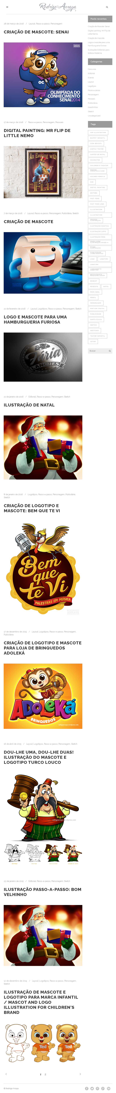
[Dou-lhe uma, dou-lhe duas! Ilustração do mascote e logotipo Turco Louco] (43, 819)
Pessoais (59, 122)
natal (106, 286)
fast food (94, 198)
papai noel (95, 292)
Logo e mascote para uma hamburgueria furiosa (35, 320)
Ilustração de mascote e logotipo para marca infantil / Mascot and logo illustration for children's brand (41, 1002)
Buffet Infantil (97, 138)
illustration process (96, 215)
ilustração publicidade (95, 248)
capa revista (96, 143)
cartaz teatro (97, 149)
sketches (94, 330)
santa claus (96, 319)
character (95, 160)
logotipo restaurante (96, 270)
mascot (93, 281)
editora (93, 193)
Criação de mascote (28, 221)
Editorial (32, 397)
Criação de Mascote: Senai (36, 31)
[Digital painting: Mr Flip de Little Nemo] (43, 172)
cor (91, 182)
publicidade (95, 314)
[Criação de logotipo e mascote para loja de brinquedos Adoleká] (43, 696)
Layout (32, 24)
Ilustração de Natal (29, 405)
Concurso (92, 69)
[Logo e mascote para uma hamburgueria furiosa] (43, 357)
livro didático (96, 253)
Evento (91, 78)
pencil (93, 297)
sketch (93, 325)
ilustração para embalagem (97, 237)
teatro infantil (97, 336)
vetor (93, 341)
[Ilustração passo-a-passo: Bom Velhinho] (43, 935)
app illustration (98, 132)
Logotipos (42, 309)
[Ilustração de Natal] (43, 447)
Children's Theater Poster (99, 166)
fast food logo (97, 204)
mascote (94, 286)
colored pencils (97, 176)
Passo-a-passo (43, 24)
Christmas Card (97, 171)
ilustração (95, 220)
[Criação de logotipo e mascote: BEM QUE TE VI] (43, 569)
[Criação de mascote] (43, 263)
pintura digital (97, 308)
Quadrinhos (93, 107)
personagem (95, 303)
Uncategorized (94, 116)
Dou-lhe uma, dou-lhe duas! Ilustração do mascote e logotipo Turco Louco (39, 757)
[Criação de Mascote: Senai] (43, 74)
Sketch (76, 213)
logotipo (104, 259)
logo (92, 259)
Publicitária (67, 213)
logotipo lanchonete (95, 265)
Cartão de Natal (97, 154)
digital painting (97, 187)
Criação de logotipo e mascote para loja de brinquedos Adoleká (43, 648)
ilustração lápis (98, 231)
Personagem (56, 24)
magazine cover (97, 275)
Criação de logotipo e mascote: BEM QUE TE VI (32, 508)
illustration (96, 209)
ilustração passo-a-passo (99, 243)
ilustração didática (99, 226)
